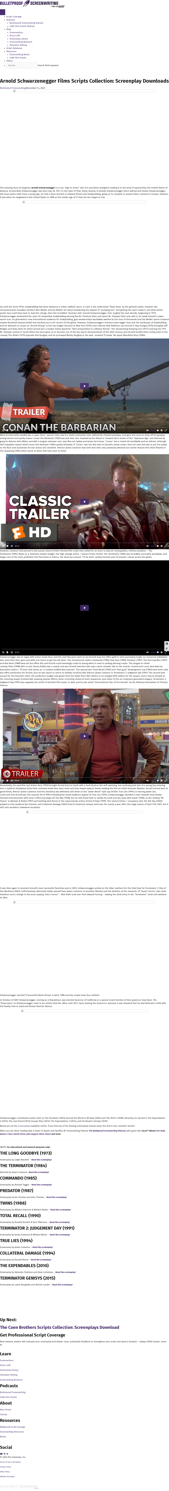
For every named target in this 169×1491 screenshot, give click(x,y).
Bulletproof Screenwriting (12, 88)
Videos (9, 61)
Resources (11, 51)
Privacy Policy (5, 1467)
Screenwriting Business (21, 42)
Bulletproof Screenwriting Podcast (26, 23)
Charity (3, 1414)
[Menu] (2, 12)
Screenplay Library (19, 38)
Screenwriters (16, 32)
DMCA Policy (5, 1472)
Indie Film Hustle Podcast (22, 26)
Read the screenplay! (41, 1159)
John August (32, 1134)
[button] (11, 70)
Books (3, 1436)
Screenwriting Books (19, 54)
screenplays (24, 1126)
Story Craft (15, 35)
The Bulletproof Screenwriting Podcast (107, 1130)
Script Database (14, 48)
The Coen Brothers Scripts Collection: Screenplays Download (59, 1327)
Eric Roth (160, 1130)
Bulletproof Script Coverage (12, 1427)
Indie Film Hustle (18, 57)
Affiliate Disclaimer (7, 1477)
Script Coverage (14, 16)
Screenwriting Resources (12, 1431)
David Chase (19, 1134)
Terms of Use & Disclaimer (10, 1462)
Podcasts (10, 20)
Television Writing (18, 45)
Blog (8, 29)
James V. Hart (6, 1134)
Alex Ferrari (5, 1409)
